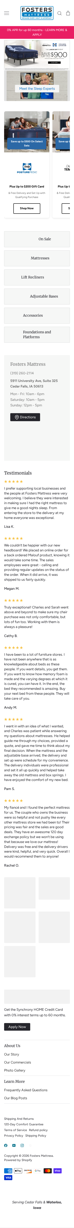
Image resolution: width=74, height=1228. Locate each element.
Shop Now (27, 208)
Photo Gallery (14, 1070)
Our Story (11, 1054)
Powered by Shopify (18, 1160)
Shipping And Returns (19, 1119)
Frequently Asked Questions (25, 1090)
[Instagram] (22, 1145)
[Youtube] (14, 1145)
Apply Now (17, 1027)
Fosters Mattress (41, 1156)
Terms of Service (15, 1130)
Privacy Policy (13, 1135)
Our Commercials (17, 1062)
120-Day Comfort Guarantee (23, 1124)
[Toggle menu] (6, 13)
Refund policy (38, 1130)
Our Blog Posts (15, 1098)
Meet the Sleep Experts (37, 88)
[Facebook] (6, 1145)
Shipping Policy (35, 1135)
